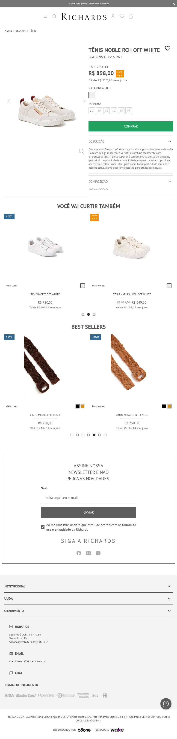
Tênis (32, 30)
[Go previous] (8, 100)
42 (113, 110)
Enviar (88, 512)
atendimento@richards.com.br (27, 661)
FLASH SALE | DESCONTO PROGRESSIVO (88, 3)
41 (106, 110)
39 (91, 110)
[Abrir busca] (54, 16)
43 (121, 110)
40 (99, 110)
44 (128, 110)
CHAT (18, 673)
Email (44, 488)
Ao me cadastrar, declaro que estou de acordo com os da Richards (91, 527)
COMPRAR (131, 126)
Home (8, 30)
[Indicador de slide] (83, 314)
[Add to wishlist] (168, 48)
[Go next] (83, 100)
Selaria (20, 30)
